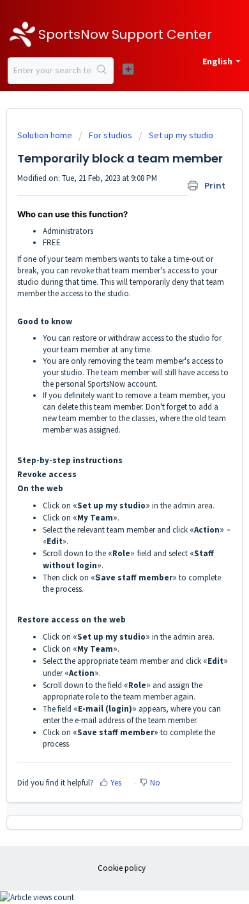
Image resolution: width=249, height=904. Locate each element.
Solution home (45, 135)
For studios (110, 135)
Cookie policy (122, 868)
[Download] (101, 448)
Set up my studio (181, 135)
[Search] (102, 70)
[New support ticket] (127, 69)
